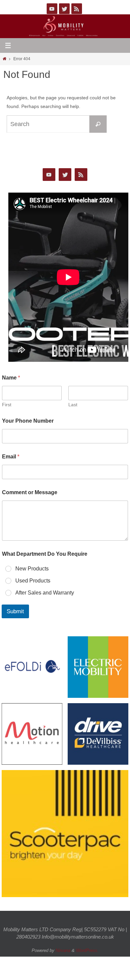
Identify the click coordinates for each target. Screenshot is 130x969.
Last (72, 404)
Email (10, 456)
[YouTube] (52, 8)
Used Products (32, 580)
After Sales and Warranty (44, 593)
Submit (15, 611)
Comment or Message (29, 492)
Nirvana (63, 950)
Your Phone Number (28, 421)
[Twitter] (64, 8)
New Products (32, 568)
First (6, 404)
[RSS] (76, 8)
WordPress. (87, 950)
